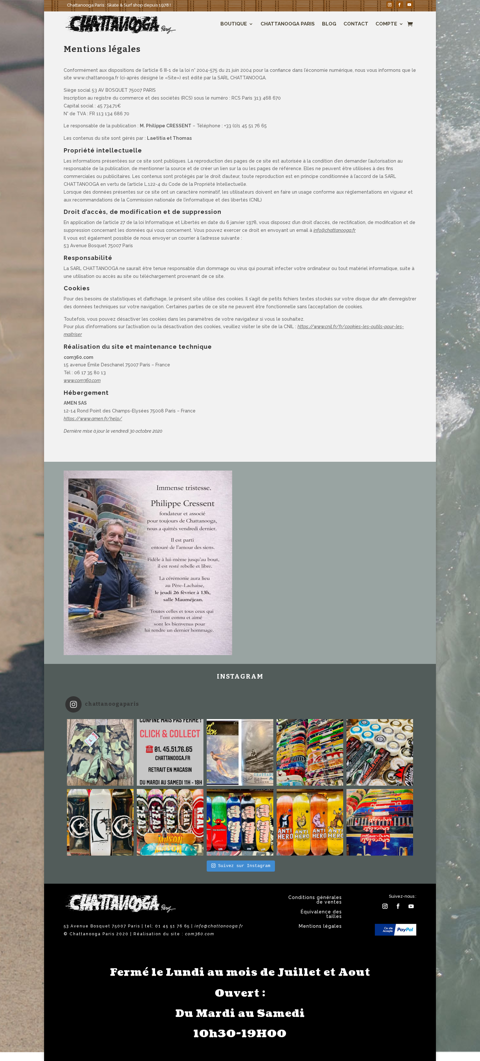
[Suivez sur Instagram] (389, 4)
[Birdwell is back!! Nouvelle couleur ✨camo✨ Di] (100, 752)
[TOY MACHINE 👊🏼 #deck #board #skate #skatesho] (240, 822)
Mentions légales (320, 926)
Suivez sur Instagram (244, 865)
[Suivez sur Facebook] (399, 4)
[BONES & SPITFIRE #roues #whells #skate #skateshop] (379, 752)
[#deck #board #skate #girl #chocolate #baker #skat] (379, 822)
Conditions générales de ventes (315, 900)
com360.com (200, 934)
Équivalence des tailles (321, 914)
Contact (356, 24)
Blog (329, 24)
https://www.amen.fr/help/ (93, 418)
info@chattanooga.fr (334, 230)
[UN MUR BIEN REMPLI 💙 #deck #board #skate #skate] (310, 752)
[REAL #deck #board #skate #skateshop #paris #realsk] (170, 822)
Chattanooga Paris (288, 24)
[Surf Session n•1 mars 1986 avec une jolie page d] (240, 752)
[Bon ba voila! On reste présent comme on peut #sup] (170, 752)
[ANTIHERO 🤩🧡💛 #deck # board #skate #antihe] (310, 822)
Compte (386, 24)
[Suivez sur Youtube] (409, 4)
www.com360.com (82, 380)
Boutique (233, 24)
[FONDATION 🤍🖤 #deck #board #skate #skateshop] (100, 822)
